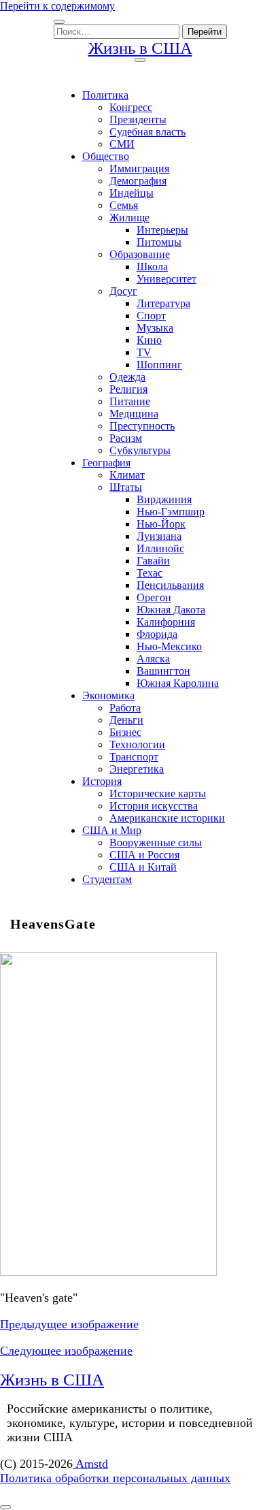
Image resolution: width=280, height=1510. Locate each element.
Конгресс (130, 107)
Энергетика (136, 769)
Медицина (133, 413)
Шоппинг (159, 364)
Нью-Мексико (169, 646)
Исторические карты (157, 793)
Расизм (125, 438)
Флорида (157, 634)
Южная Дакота (171, 609)
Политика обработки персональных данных (115, 1478)
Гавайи (153, 560)
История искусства (153, 806)
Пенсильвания (170, 585)
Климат (127, 475)
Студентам (107, 879)
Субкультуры (140, 450)
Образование (139, 254)
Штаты (125, 487)
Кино (149, 340)
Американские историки (167, 818)
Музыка (155, 328)
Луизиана (159, 536)
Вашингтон (163, 671)
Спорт (151, 315)
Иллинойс (160, 548)
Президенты (138, 119)
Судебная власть (147, 132)
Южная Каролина (178, 683)
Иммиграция (139, 168)
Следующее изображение (66, 1351)
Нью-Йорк (161, 524)
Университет (166, 279)
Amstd (90, 1464)
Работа (125, 707)
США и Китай (143, 867)
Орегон (154, 597)
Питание (129, 401)
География (106, 462)
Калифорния (166, 622)
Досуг (123, 291)
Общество (105, 156)
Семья (123, 205)
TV (144, 352)
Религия (128, 389)
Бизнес (125, 732)
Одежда (127, 377)
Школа (152, 266)
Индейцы (131, 193)
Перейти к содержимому (57, 6)
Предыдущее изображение (69, 1324)
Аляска (153, 658)
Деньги (126, 720)
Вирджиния (164, 499)
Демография (138, 181)
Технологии (137, 744)
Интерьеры (162, 230)
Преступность (142, 426)
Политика (105, 95)
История (102, 781)
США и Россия (144, 855)
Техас (149, 573)
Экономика (108, 695)
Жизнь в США (140, 48)
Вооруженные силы (155, 842)
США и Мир (111, 830)
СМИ (122, 144)
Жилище (129, 217)
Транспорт (133, 756)
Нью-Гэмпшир (171, 511)
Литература (163, 303)
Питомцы (159, 242)
